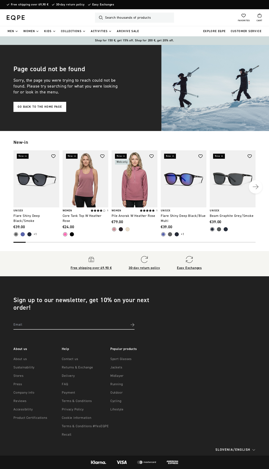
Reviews (19, 401)
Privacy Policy (72, 409)
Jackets (116, 367)
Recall (66, 434)
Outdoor (116, 392)
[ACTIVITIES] (110, 31)
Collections (71, 31)
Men (11, 31)
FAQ (65, 384)
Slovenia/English (232, 450)
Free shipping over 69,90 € (30, 5)
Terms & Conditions (77, 401)
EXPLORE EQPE (214, 31)
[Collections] (84, 31)
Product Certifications (30, 418)
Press (17, 384)
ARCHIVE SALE (128, 31)
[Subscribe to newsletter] (132, 325)
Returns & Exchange (77, 367)
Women (29, 31)
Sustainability (23, 367)
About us (20, 359)
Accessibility (23, 409)
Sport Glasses (121, 359)
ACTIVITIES (99, 31)
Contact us (70, 359)
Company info (23, 392)
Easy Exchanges (103, 5)
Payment (68, 392)
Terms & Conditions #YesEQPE (85, 426)
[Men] (16, 31)
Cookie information (76, 418)
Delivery (68, 376)
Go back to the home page (40, 107)
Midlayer (117, 376)
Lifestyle (117, 409)
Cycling (115, 401)
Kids (48, 31)
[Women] (37, 31)
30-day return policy (70, 5)
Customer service (246, 31)
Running (116, 384)
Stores (18, 376)
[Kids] (54, 31)
